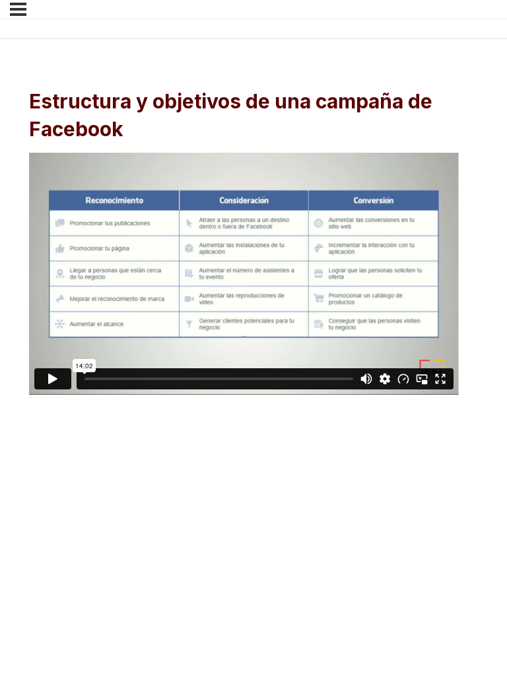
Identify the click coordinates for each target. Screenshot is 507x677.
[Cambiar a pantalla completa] (81, 465)
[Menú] (18, 9)
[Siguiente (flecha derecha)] (81, 487)
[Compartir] (137, 465)
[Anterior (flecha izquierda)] (26, 487)
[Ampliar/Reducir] (26, 465)
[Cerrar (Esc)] (192, 465)
